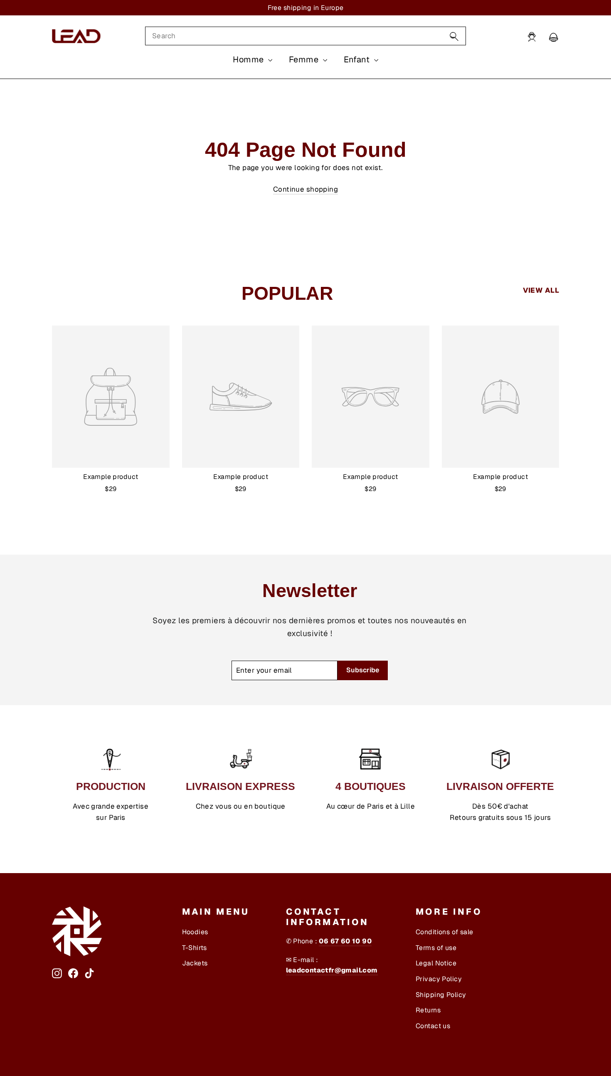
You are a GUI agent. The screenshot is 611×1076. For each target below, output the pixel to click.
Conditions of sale (444, 932)
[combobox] (305, 36)
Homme (249, 59)
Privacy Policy (439, 979)
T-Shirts (194, 947)
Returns (428, 1010)
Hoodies (195, 932)
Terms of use (436, 947)
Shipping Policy (441, 994)
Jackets (195, 963)
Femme (305, 59)
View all (541, 290)
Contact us (433, 1026)
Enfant (358, 59)
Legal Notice (436, 963)
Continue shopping (305, 189)
